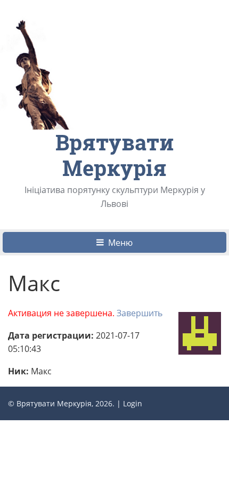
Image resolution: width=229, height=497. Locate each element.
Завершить (139, 313)
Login (132, 403)
